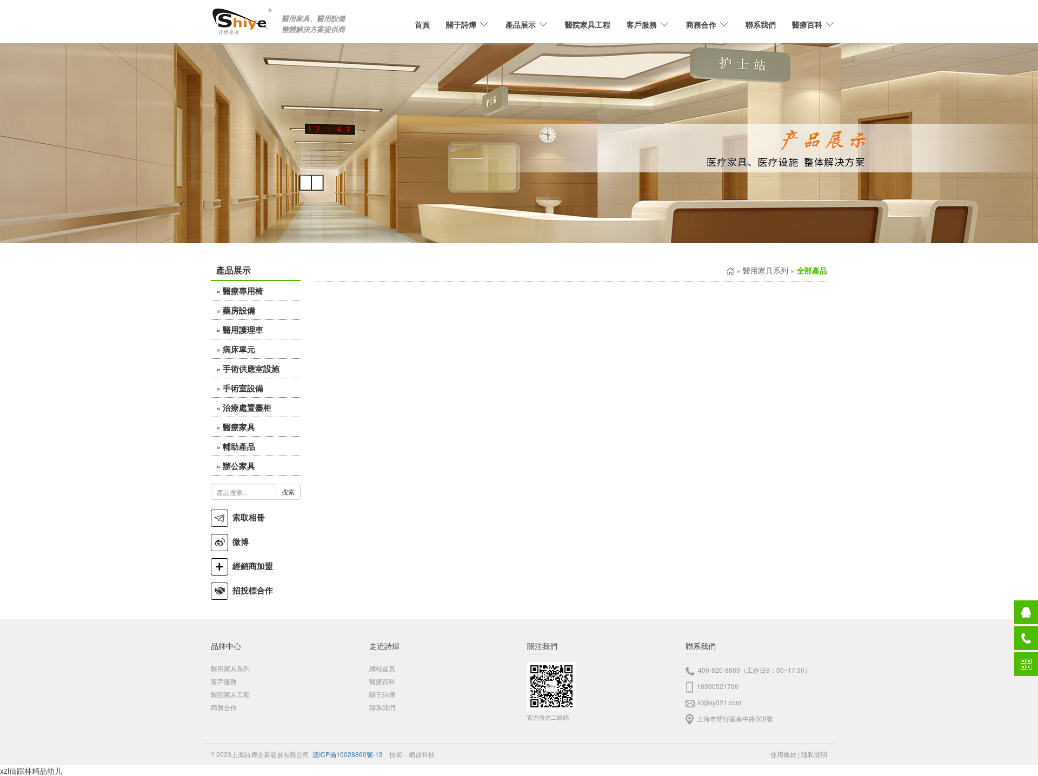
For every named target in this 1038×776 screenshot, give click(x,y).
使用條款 (783, 754)
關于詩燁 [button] (461, 24)
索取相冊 (246, 517)
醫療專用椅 (243, 291)
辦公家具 (239, 466)
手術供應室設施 (251, 368)
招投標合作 (250, 590)
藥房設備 (239, 310)
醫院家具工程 (587, 24)
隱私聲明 (814, 754)
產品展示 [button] (520, 24)
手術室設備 (243, 388)
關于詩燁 (382, 694)
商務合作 (224, 707)
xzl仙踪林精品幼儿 (31, 770)
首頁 (422, 24)
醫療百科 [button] (807, 24)
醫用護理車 (243, 330)
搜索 (288, 491)
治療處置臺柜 (247, 407)
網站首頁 (382, 668)
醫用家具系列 (765, 270)
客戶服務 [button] (642, 24)
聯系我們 (761, 24)
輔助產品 (239, 446)
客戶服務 (224, 681)
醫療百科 (382, 681)
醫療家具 (239, 427)
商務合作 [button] (701, 24)
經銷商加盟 (250, 566)
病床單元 (239, 349)
